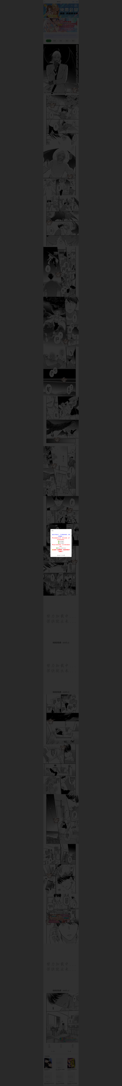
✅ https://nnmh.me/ (61, 548)
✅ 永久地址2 (61, 543)
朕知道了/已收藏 (61, 555)
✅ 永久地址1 (61, 541)
